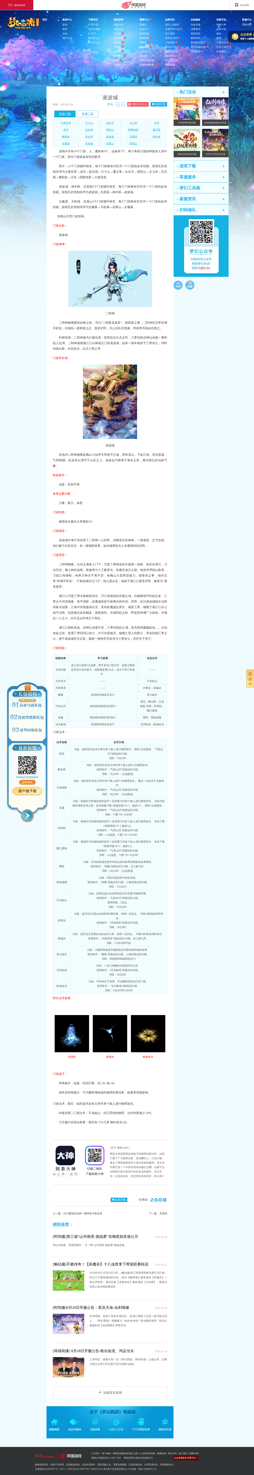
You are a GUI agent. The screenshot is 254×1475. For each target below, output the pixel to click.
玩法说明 (118, 24)
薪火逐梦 (170, 33)
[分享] (190, 285)
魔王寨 (156, 129)
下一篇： (158, 1213)
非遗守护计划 (172, 29)
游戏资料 (118, 19)
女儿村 (133, 123)
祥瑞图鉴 (118, 55)
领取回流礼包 (139, 104)
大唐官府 (66, 123)
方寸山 (89, 123)
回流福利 (195, 51)
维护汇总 (67, 38)
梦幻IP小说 (171, 47)
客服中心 (247, 19)
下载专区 (93, 19)
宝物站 (117, 51)
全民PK (143, 51)
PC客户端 (93, 24)
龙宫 (65, 129)
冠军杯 (143, 55)
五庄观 (89, 129)
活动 (64, 33)
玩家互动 (221, 19)
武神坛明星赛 (146, 60)
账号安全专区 (198, 42)
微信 (218, 33)
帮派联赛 (144, 33)
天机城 (89, 143)
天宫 (156, 123)
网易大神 (221, 24)
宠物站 (117, 47)
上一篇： (77, 1213)
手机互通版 (94, 29)
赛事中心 (144, 19)
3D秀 (116, 60)
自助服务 (195, 19)
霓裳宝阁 (118, 38)
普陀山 (110, 129)
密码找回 (195, 33)
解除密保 (195, 38)
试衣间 (117, 33)
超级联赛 (144, 38)
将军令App (94, 42)
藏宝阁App (94, 38)
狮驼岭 (66, 136)
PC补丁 (92, 33)
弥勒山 (133, 143)
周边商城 (170, 64)
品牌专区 (170, 19)
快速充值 (195, 24)
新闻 (64, 24)
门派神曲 (170, 42)
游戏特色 (118, 29)
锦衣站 (117, 42)
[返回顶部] (178, 285)
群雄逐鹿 (144, 47)
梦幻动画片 (171, 51)
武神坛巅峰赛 (146, 64)
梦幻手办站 (171, 60)
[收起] (27, 815)
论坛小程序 (222, 47)
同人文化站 (171, 55)
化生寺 (110, 123)
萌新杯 (143, 42)
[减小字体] (118, 104)
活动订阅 (160, 104)
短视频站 (221, 51)
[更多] (223, 92)
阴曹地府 (133, 129)
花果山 (110, 143)
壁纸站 (117, 64)
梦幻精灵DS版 (198, 47)
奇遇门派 (88, 113)
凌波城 (110, 136)
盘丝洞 (89, 136)
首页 (44, 19)
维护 (64, 29)
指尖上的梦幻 (172, 24)
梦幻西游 (23, 23)
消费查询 (195, 29)
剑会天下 (144, 29)
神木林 (156, 136)
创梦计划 (221, 29)
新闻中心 (67, 19)
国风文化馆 (171, 38)
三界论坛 (221, 42)
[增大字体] (123, 104)
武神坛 (143, 24)
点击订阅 (120, 1199)
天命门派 (65, 113)
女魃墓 (66, 143)
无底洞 (133, 136)
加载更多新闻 (112, 1393)
